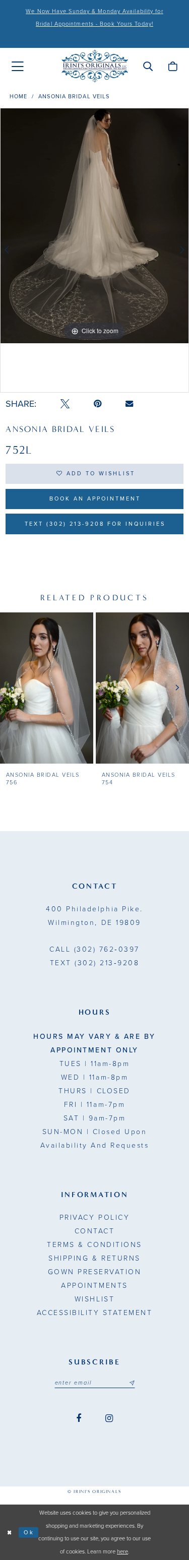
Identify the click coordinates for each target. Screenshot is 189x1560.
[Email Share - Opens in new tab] (129, 403)
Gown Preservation (95, 1272)
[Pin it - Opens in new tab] (97, 404)
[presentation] (46, 688)
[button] (148, 66)
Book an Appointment (95, 498)
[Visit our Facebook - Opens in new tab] (78, 1418)
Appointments (94, 1285)
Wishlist (94, 1299)
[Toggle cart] (172, 66)
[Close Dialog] (9, 1532)
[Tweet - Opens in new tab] (65, 404)
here (122, 1551)
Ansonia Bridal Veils (73, 96)
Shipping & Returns (94, 1258)
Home (18, 96)
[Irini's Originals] (94, 66)
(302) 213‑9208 (95, 963)
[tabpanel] (94, 225)
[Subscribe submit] (131, 1383)
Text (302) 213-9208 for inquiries (95, 524)
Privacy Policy (94, 1217)
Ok (29, 1532)
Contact (95, 1231)
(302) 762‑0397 (94, 949)
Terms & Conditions (94, 1244)
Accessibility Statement (95, 1312)
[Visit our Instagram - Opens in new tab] (109, 1418)
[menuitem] (17, 66)
